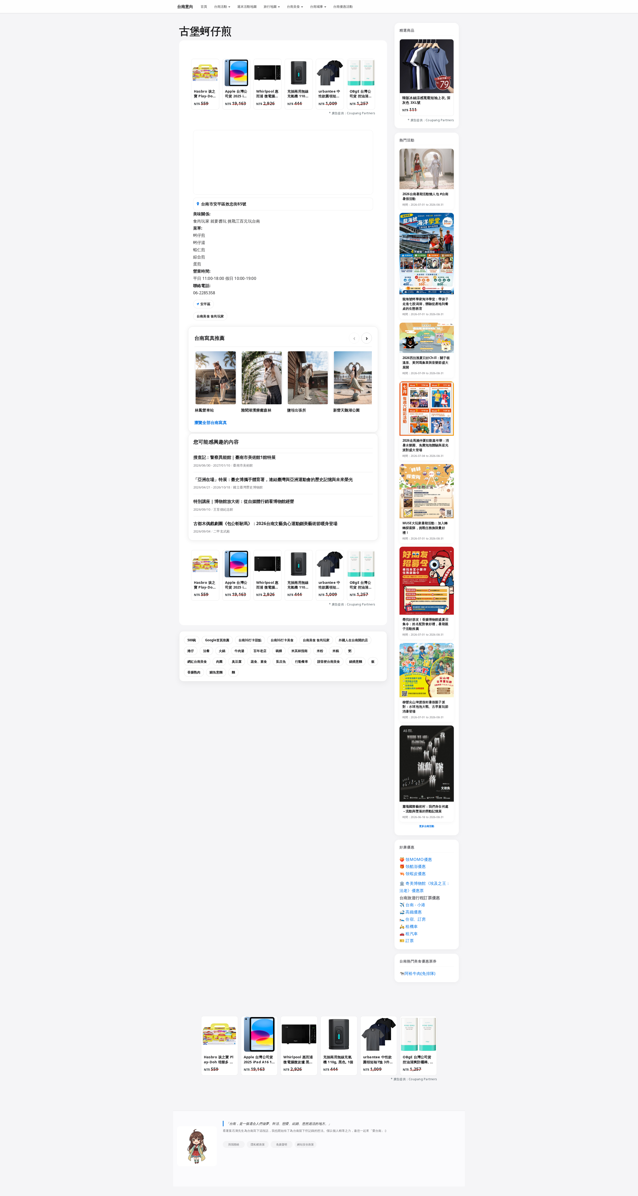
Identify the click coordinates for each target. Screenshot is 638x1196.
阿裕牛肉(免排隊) (419, 973)
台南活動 (221, 6)
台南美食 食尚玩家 (210, 316)
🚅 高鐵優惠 (410, 912)
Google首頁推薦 (217, 640)
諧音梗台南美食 (328, 661)
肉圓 (219, 661)
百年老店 (259, 651)
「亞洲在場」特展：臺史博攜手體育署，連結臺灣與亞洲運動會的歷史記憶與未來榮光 (273, 479)
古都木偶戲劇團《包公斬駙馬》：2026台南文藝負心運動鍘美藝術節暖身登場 (265, 523)
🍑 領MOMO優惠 (415, 859)
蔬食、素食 (259, 661)
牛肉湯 (239, 651)
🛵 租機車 (408, 926)
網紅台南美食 (197, 661)
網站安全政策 (305, 1144)
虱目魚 (281, 661)
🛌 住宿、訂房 (412, 919)
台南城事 (317, 6)
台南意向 (185, 6)
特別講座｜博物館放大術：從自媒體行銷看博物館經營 (243, 501)
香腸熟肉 (193, 672)
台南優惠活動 (343, 6)
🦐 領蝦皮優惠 (412, 873)
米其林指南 (299, 651)
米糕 (335, 651)
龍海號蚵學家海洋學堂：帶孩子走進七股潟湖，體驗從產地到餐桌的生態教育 (425, 304)
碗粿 (279, 651)
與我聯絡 (233, 1144)
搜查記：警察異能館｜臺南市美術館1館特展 (234, 457)
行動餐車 (301, 661)
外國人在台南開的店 (353, 640)
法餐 (206, 651)
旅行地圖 (270, 6)
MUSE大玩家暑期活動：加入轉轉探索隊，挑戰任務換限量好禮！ (425, 528)
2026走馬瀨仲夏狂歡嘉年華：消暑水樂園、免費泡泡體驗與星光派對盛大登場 (425, 445)
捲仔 (190, 651)
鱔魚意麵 (216, 672)
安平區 (205, 304)
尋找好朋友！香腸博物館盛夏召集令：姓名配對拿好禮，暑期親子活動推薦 (425, 624)
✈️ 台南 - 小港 (412, 904)
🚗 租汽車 (408, 933)
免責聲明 (281, 1144)
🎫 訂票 (406, 940)
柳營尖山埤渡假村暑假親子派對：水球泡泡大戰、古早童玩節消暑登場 (425, 707)
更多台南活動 (426, 826)
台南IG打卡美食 (282, 640)
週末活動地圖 (247, 6)
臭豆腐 (236, 661)
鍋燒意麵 (355, 661)
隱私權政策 (258, 1144)
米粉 (320, 651)
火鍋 (222, 651)
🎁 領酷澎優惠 (412, 866)
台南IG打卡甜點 (250, 640)
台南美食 (294, 6)
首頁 (204, 6)
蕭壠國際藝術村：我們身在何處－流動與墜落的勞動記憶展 (425, 808)
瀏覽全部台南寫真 (210, 422)
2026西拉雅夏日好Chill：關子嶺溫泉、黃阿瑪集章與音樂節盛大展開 (426, 362)
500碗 (191, 640)
